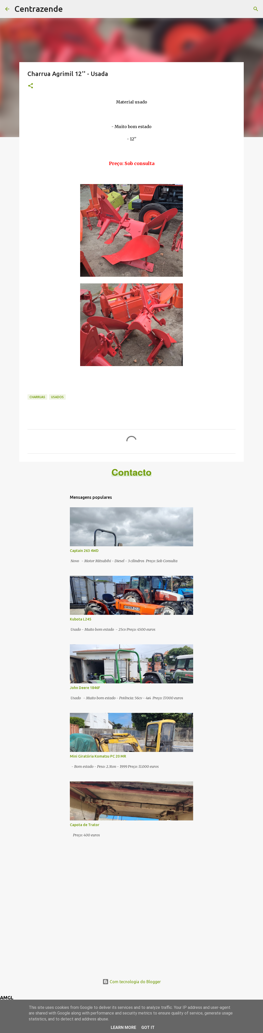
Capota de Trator (84, 825)
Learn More (123, 1027)
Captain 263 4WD (84, 551)
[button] (30, 86)
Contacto (131, 472)
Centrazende (38, 8)
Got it (148, 1027)
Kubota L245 (80, 619)
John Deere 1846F (85, 688)
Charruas (37, 397)
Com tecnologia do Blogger (135, 981)
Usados (57, 397)
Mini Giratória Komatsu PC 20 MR (98, 756)
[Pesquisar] (256, 9)
